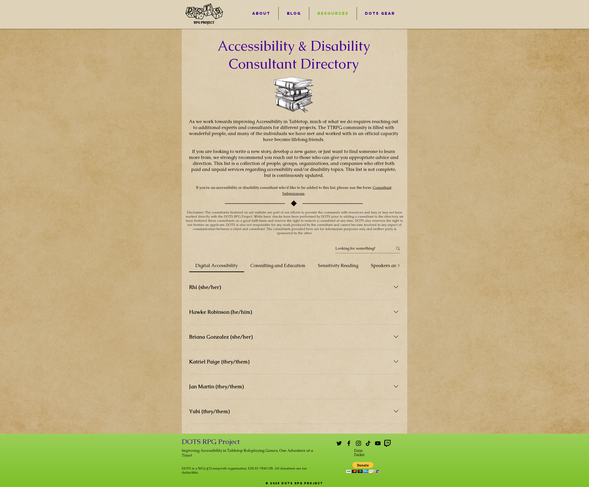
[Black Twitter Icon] (339, 443)
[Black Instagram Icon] (358, 443)
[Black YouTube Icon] (377, 443)
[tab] (216, 265)
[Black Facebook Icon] (348, 443)
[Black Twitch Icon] (387, 443)
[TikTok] (368, 443)
